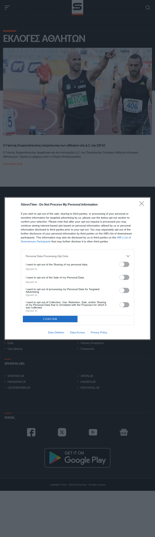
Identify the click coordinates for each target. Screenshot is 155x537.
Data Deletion (56, 332)
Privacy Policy (99, 332)
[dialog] (77, 268)
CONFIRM (50, 319)
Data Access (77, 332)
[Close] (142, 204)
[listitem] (77, 256)
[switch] (124, 264)
